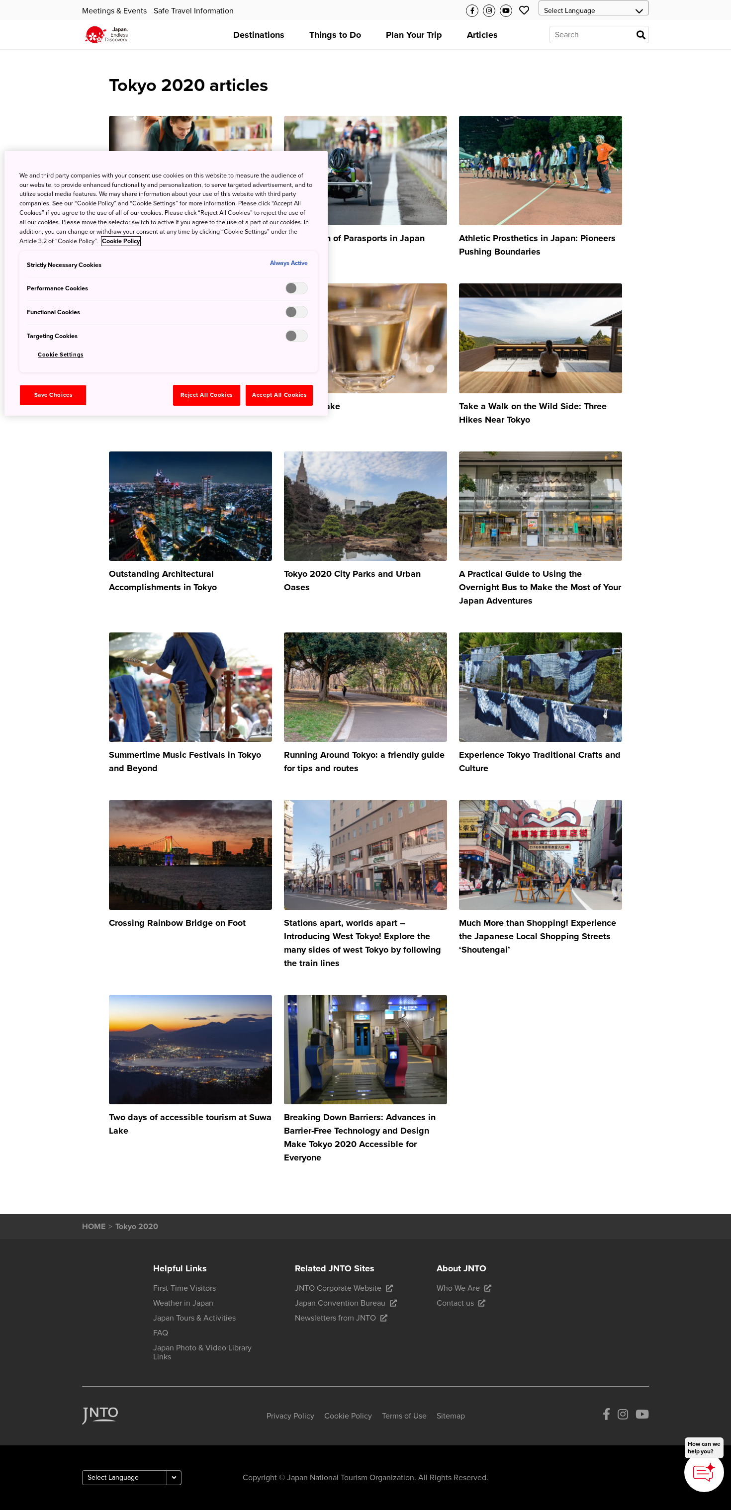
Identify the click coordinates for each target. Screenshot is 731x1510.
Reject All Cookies (206, 395)
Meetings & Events (114, 11)
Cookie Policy (121, 241)
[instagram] (623, 1415)
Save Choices (53, 395)
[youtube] (642, 1415)
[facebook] (606, 1415)
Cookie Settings (61, 355)
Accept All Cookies (279, 395)
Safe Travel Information (194, 11)
